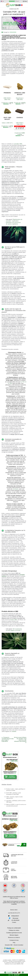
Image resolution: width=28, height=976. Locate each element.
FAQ (14, 942)
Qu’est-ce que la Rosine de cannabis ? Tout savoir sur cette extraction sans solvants (20, 739)
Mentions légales (14, 935)
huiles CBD (13, 619)
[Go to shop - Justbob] (14, 972)
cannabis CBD (18, 143)
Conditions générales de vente (14, 932)
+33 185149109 (15, 920)
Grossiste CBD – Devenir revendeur (14, 945)
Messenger (15, 918)
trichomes (15, 489)
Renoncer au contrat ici (14, 937)
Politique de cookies (14, 930)
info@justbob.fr (15, 915)
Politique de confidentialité (14, 928)
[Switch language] (2, 1)
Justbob (14, 731)
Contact (14, 922)
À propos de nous (14, 940)
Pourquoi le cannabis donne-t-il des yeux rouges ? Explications (8, 739)
